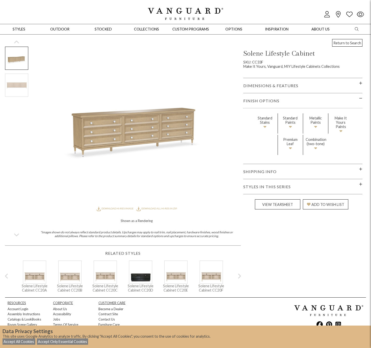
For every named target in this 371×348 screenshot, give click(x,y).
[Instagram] (338, 324)
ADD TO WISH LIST (327, 204)
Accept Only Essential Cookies (62, 341)
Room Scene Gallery (22, 325)
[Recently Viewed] (360, 14)
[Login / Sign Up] (327, 14)
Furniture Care (109, 325)
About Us (60, 309)
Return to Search (347, 43)
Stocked (103, 29)
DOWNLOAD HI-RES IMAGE (117, 208)
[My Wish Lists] (349, 14)
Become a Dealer (110, 309)
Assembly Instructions (24, 314)
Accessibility (62, 314)
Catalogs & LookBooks (24, 319)
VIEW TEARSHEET (277, 204)
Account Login (18, 309)
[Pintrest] (329, 324)
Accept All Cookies (19, 341)
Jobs (56, 319)
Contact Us (106, 319)
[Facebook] (319, 324)
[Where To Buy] (338, 14)
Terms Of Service (65, 325)
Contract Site (108, 314)
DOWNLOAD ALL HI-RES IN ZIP (159, 208)
